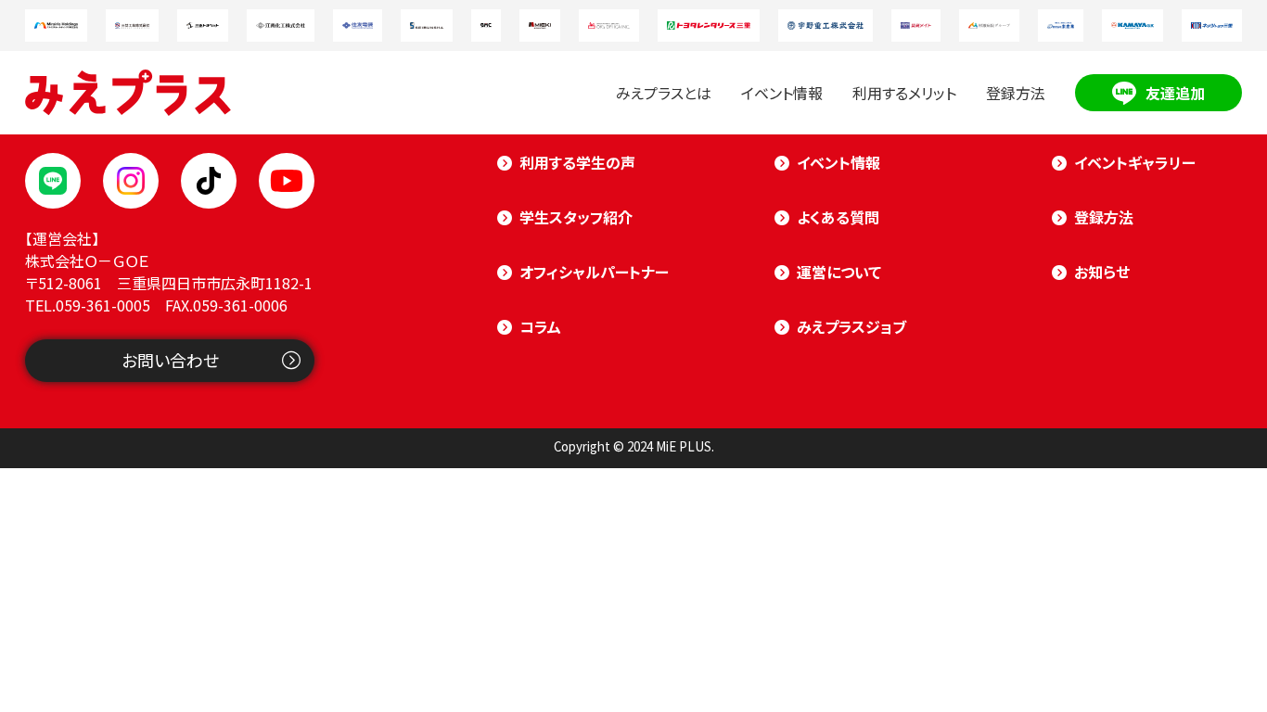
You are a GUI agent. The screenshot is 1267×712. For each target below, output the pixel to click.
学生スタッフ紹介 (576, 217)
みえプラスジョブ (851, 326)
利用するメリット (904, 93)
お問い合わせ (170, 360)
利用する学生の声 (577, 162)
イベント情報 (782, 93)
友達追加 (1175, 93)
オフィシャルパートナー (594, 272)
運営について (839, 272)
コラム (540, 326)
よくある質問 (838, 217)
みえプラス (128, 93)
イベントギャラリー (1135, 162)
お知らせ (1102, 272)
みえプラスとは (663, 93)
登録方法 (1015, 93)
